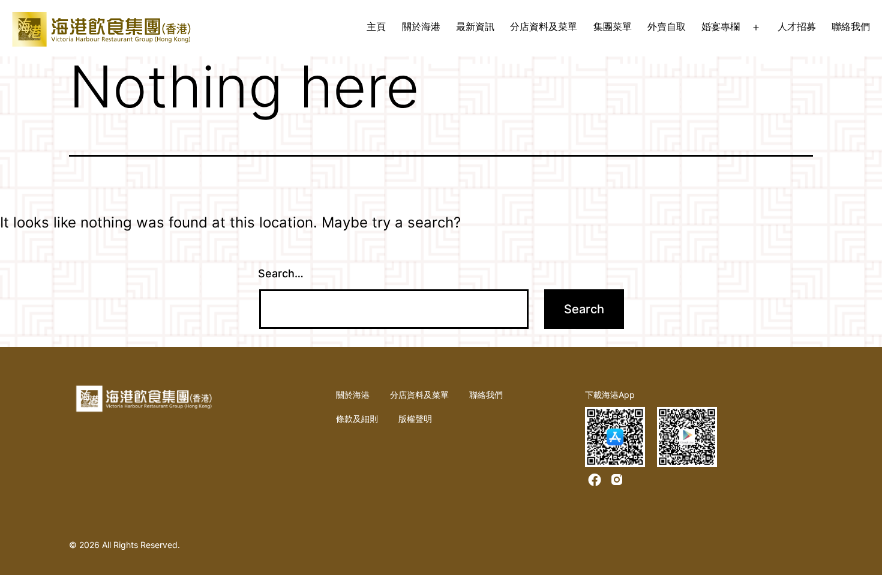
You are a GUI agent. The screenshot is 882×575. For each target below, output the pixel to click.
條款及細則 (357, 419)
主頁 (376, 26)
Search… (281, 273)
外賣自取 (666, 26)
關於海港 (421, 26)
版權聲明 (415, 419)
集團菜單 (612, 26)
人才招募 (797, 26)
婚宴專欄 (720, 26)
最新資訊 (475, 26)
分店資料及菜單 (543, 26)
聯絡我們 (851, 26)
